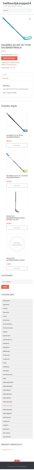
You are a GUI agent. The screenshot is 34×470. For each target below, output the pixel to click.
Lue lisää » (17, 145)
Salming (12, 68)
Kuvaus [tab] (5, 74)
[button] (30, 19)
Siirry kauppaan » (9, 58)
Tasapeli (4, 450)
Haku (5, 287)
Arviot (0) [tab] (5, 78)
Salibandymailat (11, 64)
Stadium (15, 54)
